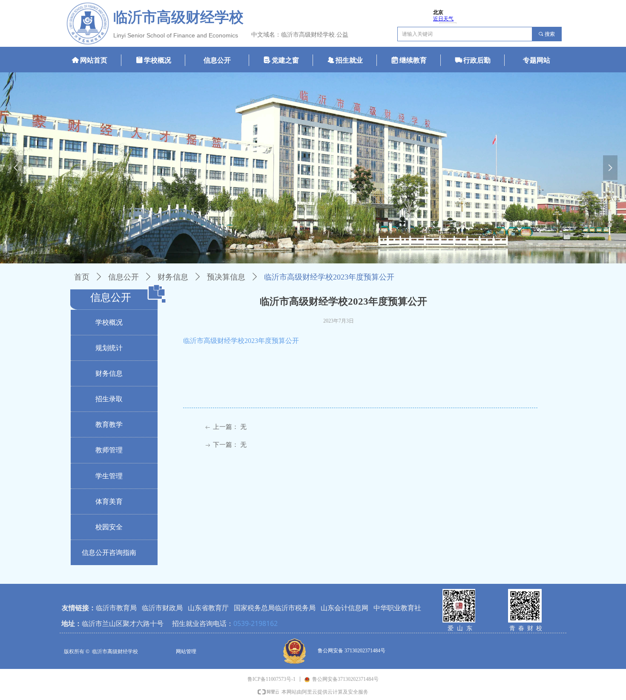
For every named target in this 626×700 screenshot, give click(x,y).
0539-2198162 (255, 623)
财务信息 (173, 277)
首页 (81, 277)
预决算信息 (226, 277)
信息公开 (123, 277)
